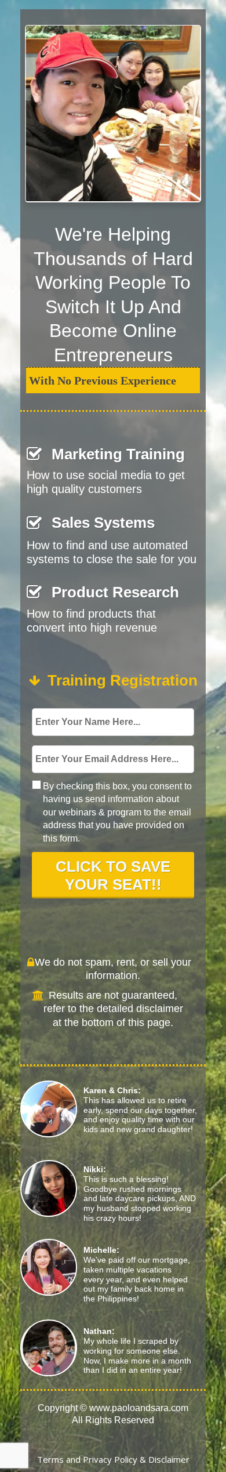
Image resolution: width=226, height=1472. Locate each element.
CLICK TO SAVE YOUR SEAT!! (113, 875)
